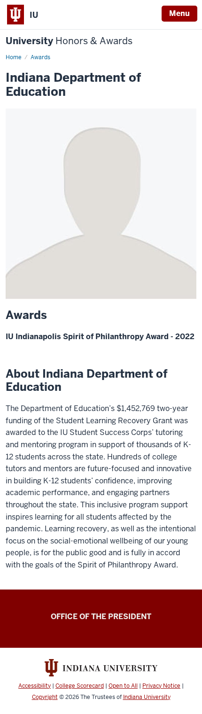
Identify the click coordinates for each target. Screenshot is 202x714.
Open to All (123, 686)
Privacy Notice (161, 686)
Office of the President (101, 616)
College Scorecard (79, 686)
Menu (179, 13)
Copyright (45, 697)
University (69, 41)
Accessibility (34, 686)
